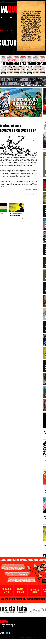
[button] (43, 3)
